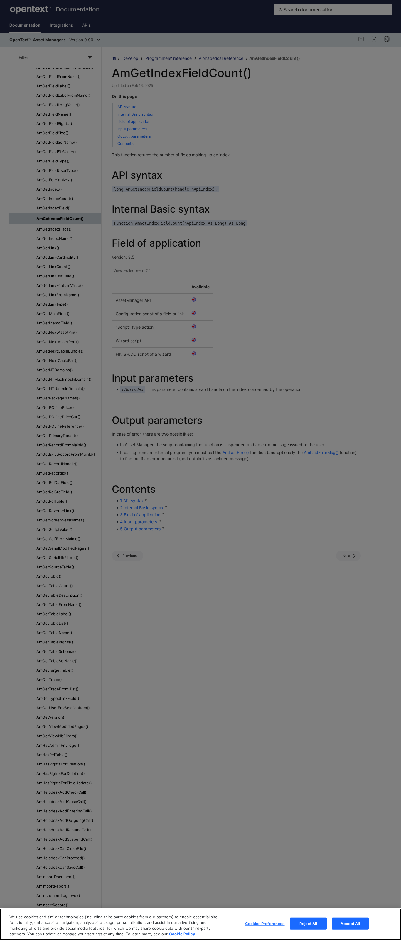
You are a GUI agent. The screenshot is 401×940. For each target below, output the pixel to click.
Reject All (308, 923)
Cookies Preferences (264, 923)
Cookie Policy (182, 933)
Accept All (350, 923)
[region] (200, 924)
